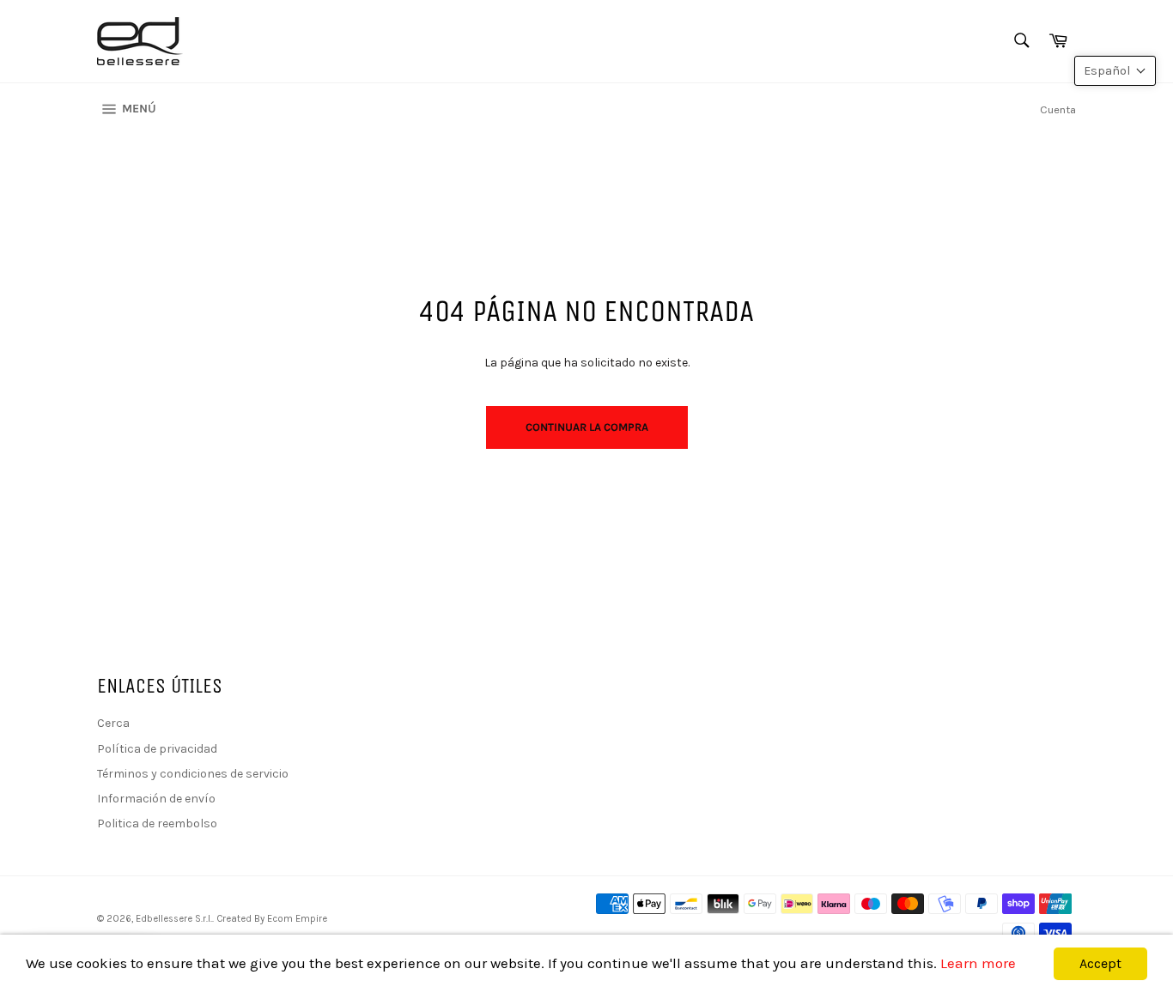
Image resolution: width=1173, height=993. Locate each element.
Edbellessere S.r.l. (174, 918)
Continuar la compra (587, 427)
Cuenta (1058, 109)
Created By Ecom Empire (271, 918)
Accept (1100, 963)
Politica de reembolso (157, 823)
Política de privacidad (157, 749)
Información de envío (156, 798)
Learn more (978, 963)
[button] (1115, 71)
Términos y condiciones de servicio (193, 773)
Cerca (113, 723)
